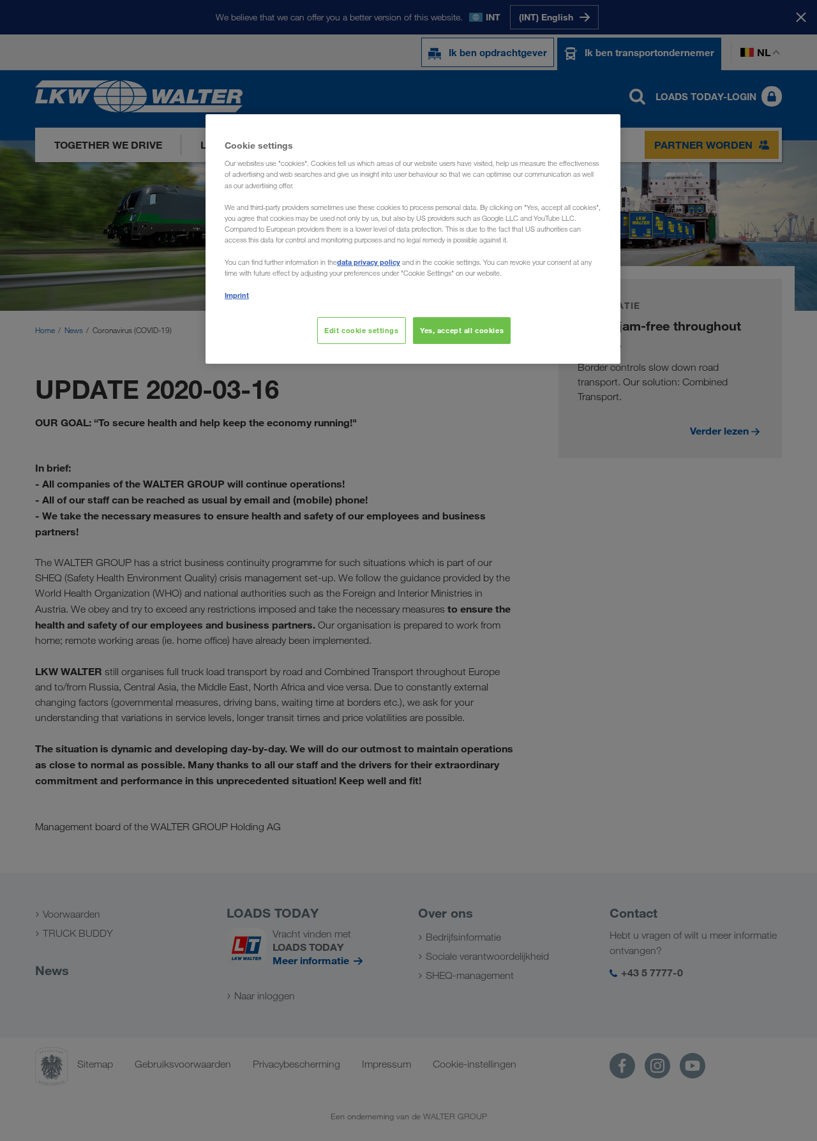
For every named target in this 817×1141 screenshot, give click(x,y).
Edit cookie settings (361, 330)
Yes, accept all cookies (462, 330)
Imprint (237, 295)
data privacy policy (368, 262)
